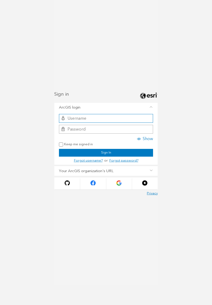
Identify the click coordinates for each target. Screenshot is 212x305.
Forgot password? (123, 160)
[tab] (106, 108)
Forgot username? (88, 160)
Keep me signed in (78, 144)
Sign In (106, 152)
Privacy (152, 193)
